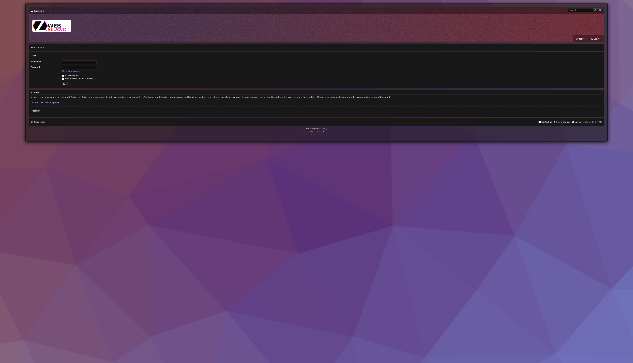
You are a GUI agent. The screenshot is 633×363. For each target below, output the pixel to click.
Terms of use (36, 102)
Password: (35, 67)
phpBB (309, 132)
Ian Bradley (323, 129)
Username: (35, 61)
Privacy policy (52, 102)
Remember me (71, 75)
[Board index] (90, 24)
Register (36, 110)
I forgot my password (71, 71)
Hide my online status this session (80, 78)
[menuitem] (595, 38)
